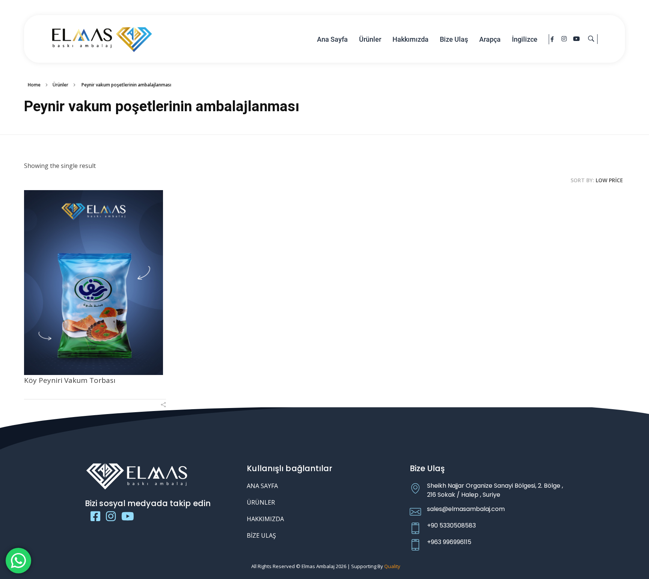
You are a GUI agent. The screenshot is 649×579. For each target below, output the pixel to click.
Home (34, 85)
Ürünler (60, 85)
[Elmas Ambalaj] (102, 38)
